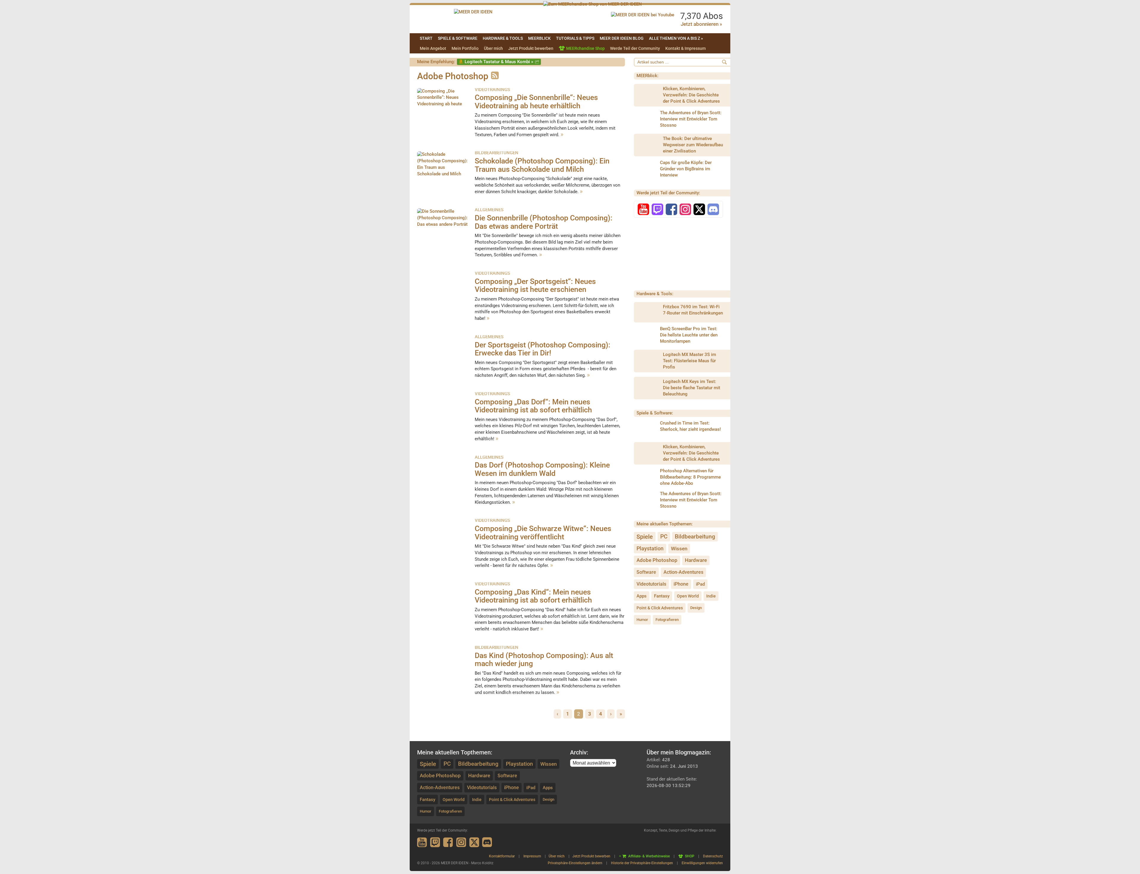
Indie (711, 596)
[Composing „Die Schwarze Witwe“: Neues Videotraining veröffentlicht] (443, 538)
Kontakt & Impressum (685, 48)
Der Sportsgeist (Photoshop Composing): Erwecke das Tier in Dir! (542, 349)
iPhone (681, 584)
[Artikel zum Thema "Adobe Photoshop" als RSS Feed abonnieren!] (493, 76)
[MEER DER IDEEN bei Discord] (713, 211)
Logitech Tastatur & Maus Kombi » (499, 61)
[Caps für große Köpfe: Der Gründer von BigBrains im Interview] (645, 169)
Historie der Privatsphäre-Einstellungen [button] (642, 863)
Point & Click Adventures (659, 608)
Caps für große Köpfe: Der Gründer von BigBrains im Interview (686, 169)
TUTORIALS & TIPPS (575, 38)
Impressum (532, 856)
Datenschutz (713, 856)
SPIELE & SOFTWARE (457, 38)
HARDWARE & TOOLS (503, 38)
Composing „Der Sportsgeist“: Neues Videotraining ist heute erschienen (535, 285)
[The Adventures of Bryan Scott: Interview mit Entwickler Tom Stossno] (645, 119)
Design (696, 608)
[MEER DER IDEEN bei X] (699, 211)
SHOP (689, 856)
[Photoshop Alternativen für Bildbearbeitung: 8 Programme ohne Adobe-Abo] (645, 477)
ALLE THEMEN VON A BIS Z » (676, 38)
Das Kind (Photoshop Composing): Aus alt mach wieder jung (544, 659)
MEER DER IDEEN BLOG (622, 38)
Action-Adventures (683, 572)
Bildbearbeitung (695, 536)
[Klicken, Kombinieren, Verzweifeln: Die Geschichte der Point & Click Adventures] (648, 95)
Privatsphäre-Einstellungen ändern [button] (575, 863)
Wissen (679, 549)
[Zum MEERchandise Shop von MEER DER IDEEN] (592, 4)
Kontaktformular (502, 856)
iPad (700, 584)
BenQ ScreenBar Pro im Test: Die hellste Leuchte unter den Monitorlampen (689, 335)
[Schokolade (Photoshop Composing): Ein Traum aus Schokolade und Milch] (443, 170)
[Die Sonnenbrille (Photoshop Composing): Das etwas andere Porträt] (443, 227)
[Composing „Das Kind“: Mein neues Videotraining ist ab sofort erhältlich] (443, 601)
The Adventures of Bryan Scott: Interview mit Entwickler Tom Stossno (690, 119)
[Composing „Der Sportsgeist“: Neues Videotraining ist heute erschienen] (443, 291)
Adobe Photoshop (656, 560)
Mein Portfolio (465, 48)
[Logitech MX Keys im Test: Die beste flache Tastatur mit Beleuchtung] (648, 388)
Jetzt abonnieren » (701, 24)
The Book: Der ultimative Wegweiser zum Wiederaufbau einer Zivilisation (693, 145)
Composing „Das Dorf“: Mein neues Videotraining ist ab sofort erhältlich (533, 406)
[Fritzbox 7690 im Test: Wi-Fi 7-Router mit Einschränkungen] (648, 313)
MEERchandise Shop (585, 48)
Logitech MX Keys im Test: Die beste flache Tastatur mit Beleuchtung (691, 388)
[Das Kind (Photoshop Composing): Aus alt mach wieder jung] (443, 665)
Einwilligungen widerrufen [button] (702, 863)
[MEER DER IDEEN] (473, 12)
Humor (642, 619)
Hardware (696, 560)
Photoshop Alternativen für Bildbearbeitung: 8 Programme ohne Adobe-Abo (690, 477)
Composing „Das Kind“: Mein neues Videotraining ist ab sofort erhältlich (533, 596)
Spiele (644, 536)
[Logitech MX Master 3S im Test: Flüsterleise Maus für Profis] (648, 361)
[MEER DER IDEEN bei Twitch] (657, 211)
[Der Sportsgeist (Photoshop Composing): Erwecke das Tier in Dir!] (443, 354)
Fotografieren (667, 619)
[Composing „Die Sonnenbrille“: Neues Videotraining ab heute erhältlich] (443, 98)
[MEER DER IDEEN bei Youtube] (643, 211)
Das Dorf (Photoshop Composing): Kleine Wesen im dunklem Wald (542, 469)
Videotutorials (651, 584)
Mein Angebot (433, 48)
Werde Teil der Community (635, 48)
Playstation (650, 548)
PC (663, 536)
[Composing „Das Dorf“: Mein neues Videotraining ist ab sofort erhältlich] (443, 411)
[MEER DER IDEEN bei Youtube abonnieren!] (642, 15)
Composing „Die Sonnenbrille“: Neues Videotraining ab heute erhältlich (536, 101)
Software (646, 572)
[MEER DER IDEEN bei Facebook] (671, 211)
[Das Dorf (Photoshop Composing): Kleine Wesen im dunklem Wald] (443, 475)
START (426, 38)
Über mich (493, 48)
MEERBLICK (539, 38)
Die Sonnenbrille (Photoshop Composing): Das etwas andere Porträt (543, 222)
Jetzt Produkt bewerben (530, 48)
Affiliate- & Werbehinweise (649, 856)
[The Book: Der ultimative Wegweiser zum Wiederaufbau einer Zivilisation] (648, 145)
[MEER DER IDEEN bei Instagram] (685, 211)
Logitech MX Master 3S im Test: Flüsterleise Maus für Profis (689, 361)
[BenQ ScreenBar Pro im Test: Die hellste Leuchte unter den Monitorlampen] (645, 335)
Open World (688, 596)
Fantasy (661, 596)
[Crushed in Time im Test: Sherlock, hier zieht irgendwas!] (645, 429)
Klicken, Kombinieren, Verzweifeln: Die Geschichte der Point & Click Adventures (691, 95)
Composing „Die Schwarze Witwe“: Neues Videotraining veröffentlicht (543, 532)
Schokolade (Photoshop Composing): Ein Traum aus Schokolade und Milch (542, 165)
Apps (641, 596)
